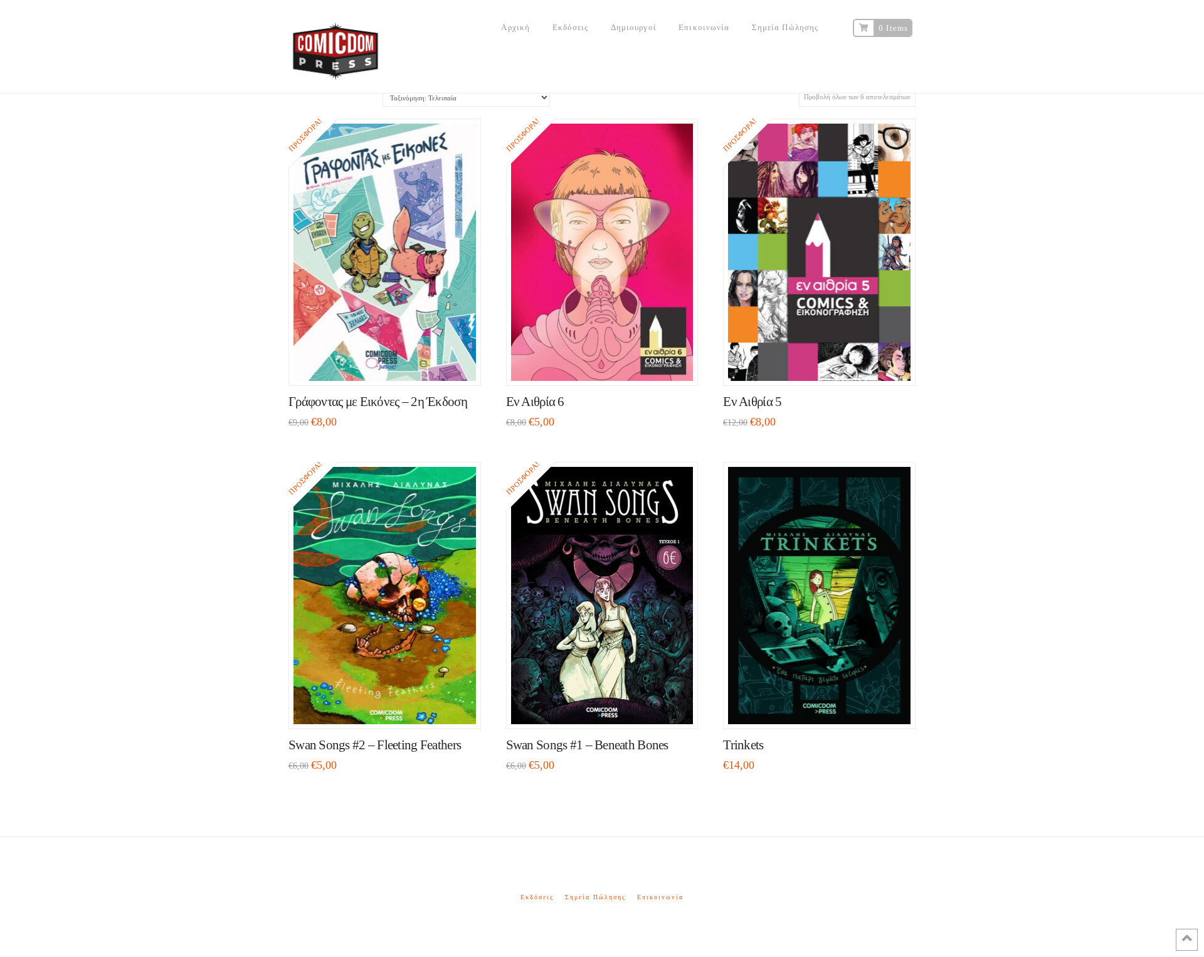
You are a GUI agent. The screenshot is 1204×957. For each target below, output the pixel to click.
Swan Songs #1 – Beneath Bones (587, 745)
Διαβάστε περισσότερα (825, 707)
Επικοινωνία (660, 897)
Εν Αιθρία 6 (535, 402)
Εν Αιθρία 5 (752, 402)
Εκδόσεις (537, 897)
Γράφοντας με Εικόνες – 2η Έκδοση (377, 402)
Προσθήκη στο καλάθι (390, 363)
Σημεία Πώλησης (595, 897)
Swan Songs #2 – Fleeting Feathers (374, 745)
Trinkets (743, 745)
